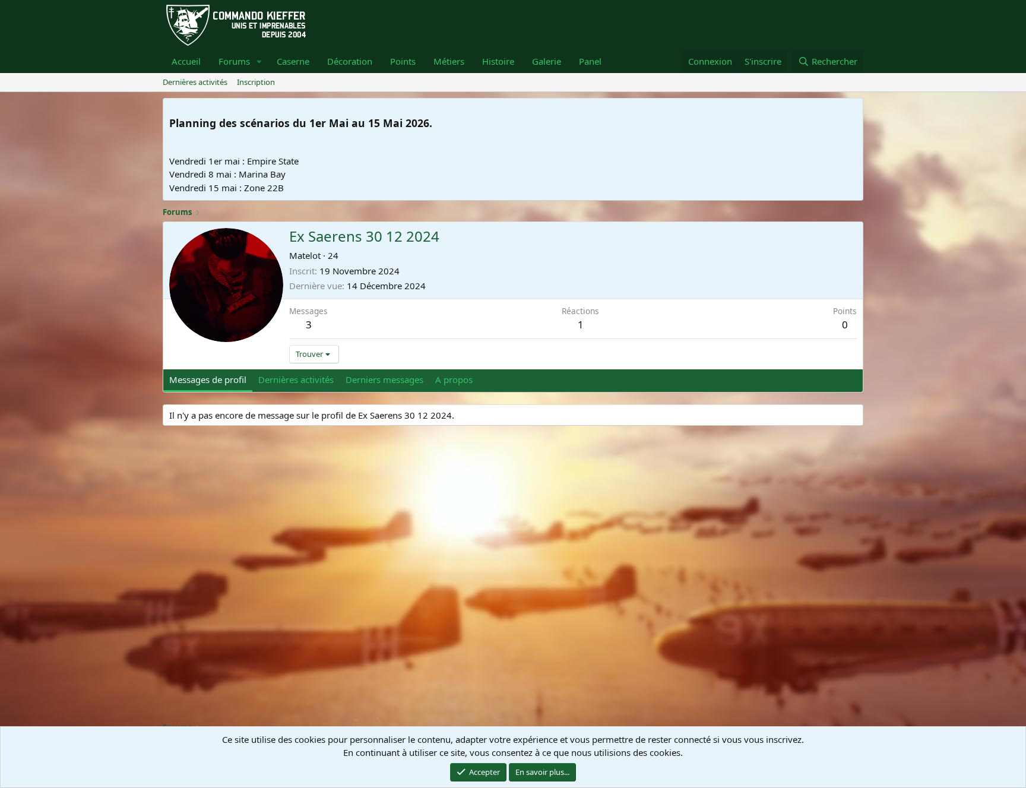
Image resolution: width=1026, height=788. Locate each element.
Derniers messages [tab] (384, 379)
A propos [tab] (454, 379)
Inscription (256, 82)
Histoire (498, 61)
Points (403, 61)
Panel (590, 61)
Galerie (546, 61)
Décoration (349, 61)
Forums (234, 61)
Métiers (448, 61)
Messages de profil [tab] (207, 379)
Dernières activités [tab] (296, 379)
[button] (259, 61)
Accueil (186, 61)
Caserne (293, 61)
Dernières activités (195, 82)
